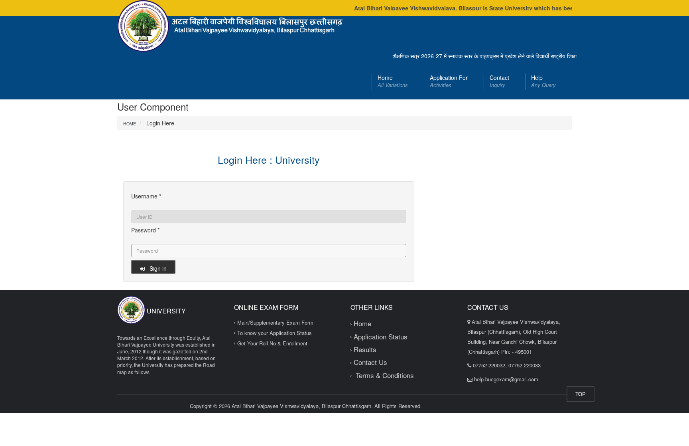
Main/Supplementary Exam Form (275, 322)
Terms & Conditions (384, 375)
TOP (580, 394)
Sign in (156, 268)
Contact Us (370, 362)
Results (365, 349)
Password (145, 230)
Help (543, 81)
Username (146, 196)
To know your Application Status (274, 333)
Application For (449, 81)
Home (393, 81)
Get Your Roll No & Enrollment (272, 343)
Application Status (380, 336)
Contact (499, 81)
